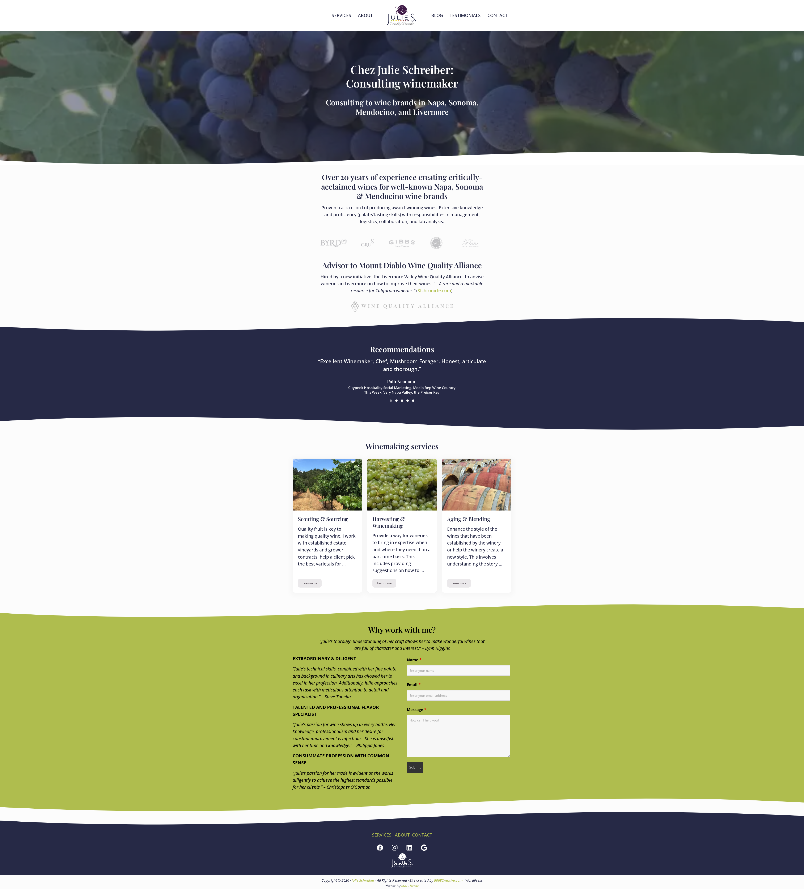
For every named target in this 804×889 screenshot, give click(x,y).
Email (414, 684)
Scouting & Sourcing (323, 519)
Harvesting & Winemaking (388, 522)
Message (416, 709)
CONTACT (422, 835)
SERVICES (382, 835)
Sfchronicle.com (434, 290)
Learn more (312, 584)
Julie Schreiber (363, 880)
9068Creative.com (448, 880)
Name (414, 660)
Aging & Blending (468, 519)
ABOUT (402, 835)
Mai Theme (410, 886)
